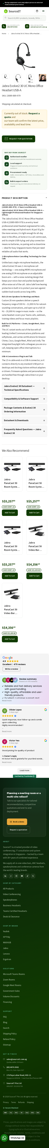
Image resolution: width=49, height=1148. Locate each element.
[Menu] (43, 11)
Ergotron (7, 959)
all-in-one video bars (22, 863)
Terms (13, 1102)
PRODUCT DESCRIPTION (15, 198)
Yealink (6, 931)
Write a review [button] (11, 669)
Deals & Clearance (11, 916)
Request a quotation (18, 829)
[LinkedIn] (5, 876)
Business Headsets (12, 905)
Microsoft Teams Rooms (14, 974)
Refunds (21, 1102)
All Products (8, 888)
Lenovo (6, 953)
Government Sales (11, 991)
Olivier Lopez (15, 709)
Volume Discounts (11, 996)
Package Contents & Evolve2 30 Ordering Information (20, 409)
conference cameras (30, 866)
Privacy (6, 1102)
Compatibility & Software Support (21, 398)
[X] (33, 876)
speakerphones (10, 866)
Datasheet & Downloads (16, 420)
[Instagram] (16, 876)
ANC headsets (38, 863)
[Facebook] (11, 876)
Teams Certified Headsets (15, 911)
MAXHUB (7, 942)
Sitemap (7, 1044)
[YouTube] (22, 876)
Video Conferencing (12, 894)
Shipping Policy (10, 1033)
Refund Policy (9, 1039)
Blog (5, 1022)
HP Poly (6, 937)
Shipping (6, 104)
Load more (24, 770)
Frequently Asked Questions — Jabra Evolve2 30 (22, 431)
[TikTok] (27, 876)
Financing (7, 1002)
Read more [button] (7, 701)
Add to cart (10, 512)
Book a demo (18, 822)
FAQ (5, 1016)
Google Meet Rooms (12, 985)
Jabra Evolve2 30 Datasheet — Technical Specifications (19, 388)
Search (6, 1028)
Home (4, 33)
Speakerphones (10, 899)
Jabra (5, 948)
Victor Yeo (14, 740)
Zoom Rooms (9, 979)
